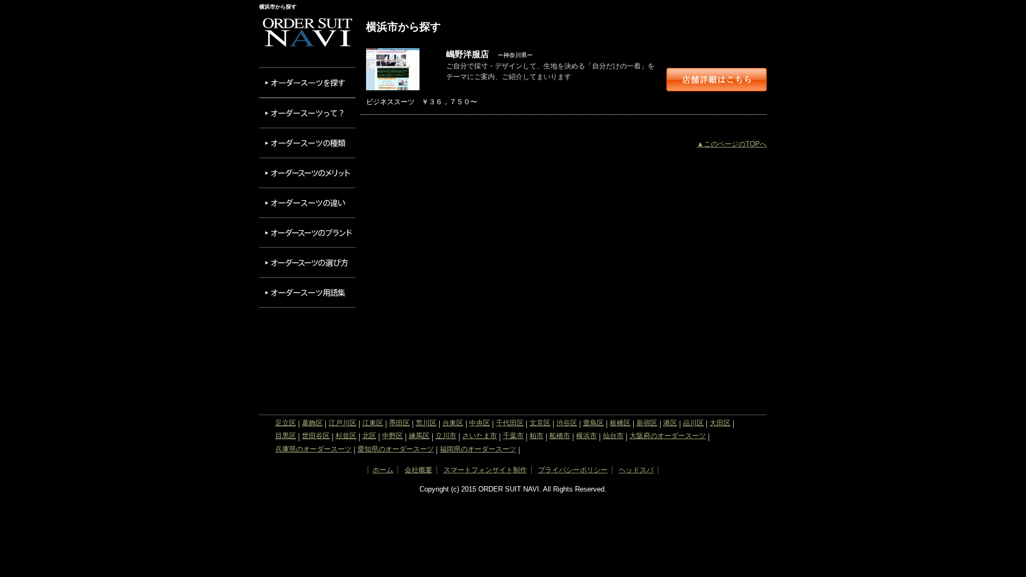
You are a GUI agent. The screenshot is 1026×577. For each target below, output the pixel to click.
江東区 (372, 423)
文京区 (540, 423)
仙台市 (613, 436)
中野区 (392, 436)
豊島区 (593, 423)
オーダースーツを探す (307, 82)
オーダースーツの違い (307, 202)
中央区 (479, 423)
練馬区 (419, 436)
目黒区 (285, 436)
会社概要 (418, 470)
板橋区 (620, 423)
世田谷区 (316, 436)
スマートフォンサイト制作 (485, 470)
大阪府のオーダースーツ (667, 436)
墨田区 (399, 423)
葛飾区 (312, 423)
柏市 (536, 436)
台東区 (452, 423)
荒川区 (426, 423)
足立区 (285, 423)
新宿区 (646, 423)
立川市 (446, 436)
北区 (369, 436)
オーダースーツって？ (307, 113)
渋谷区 (566, 423)
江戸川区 (342, 423)
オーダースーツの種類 (307, 143)
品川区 (693, 423)
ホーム (382, 470)
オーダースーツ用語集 (307, 292)
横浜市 (586, 436)
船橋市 (559, 436)
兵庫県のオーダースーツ (313, 449)
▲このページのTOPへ (732, 144)
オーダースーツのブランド (307, 232)
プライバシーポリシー (573, 470)
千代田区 (510, 423)
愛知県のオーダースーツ (395, 449)
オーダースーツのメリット (307, 173)
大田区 (720, 423)
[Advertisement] (307, 358)
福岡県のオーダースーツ (478, 449)
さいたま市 (479, 436)
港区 (670, 423)
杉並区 (346, 436)
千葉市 (513, 436)
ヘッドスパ (636, 470)
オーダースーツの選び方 (307, 262)
